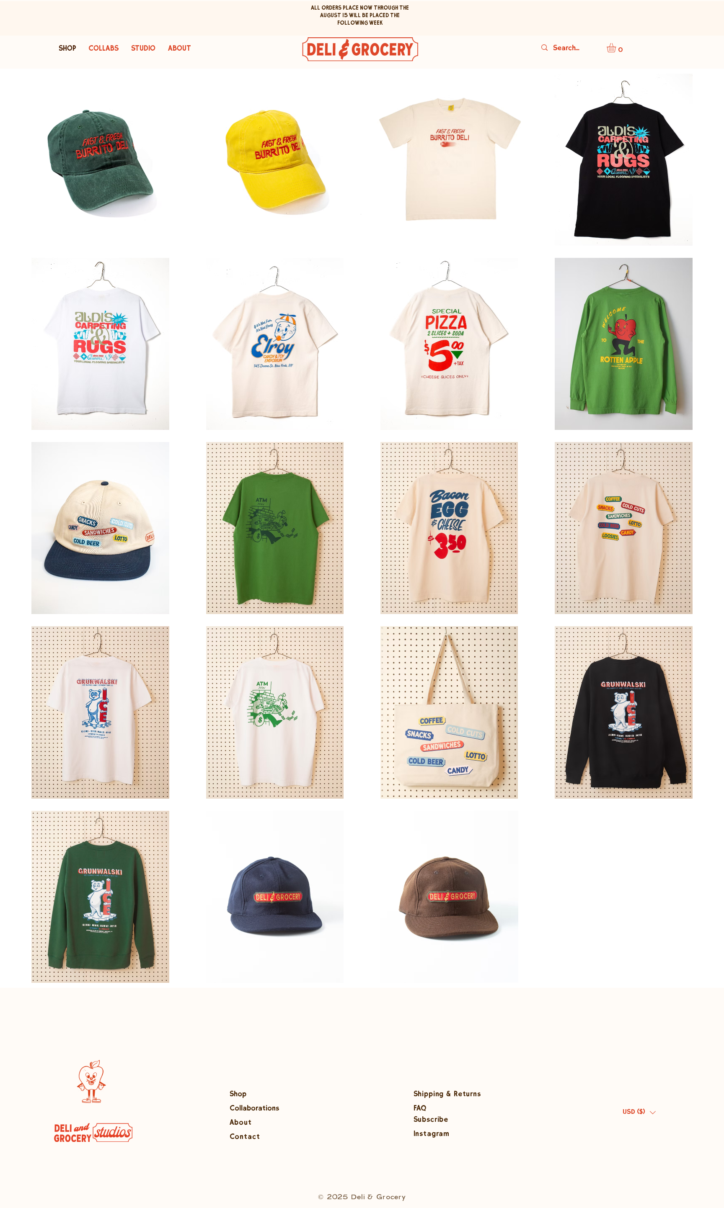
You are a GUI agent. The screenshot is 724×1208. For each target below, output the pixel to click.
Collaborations (254, 1109)
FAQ (420, 1109)
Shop (238, 1095)
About (242, 1123)
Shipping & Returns (447, 1095)
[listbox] (639, 1112)
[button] (617, 47)
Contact (245, 1137)
